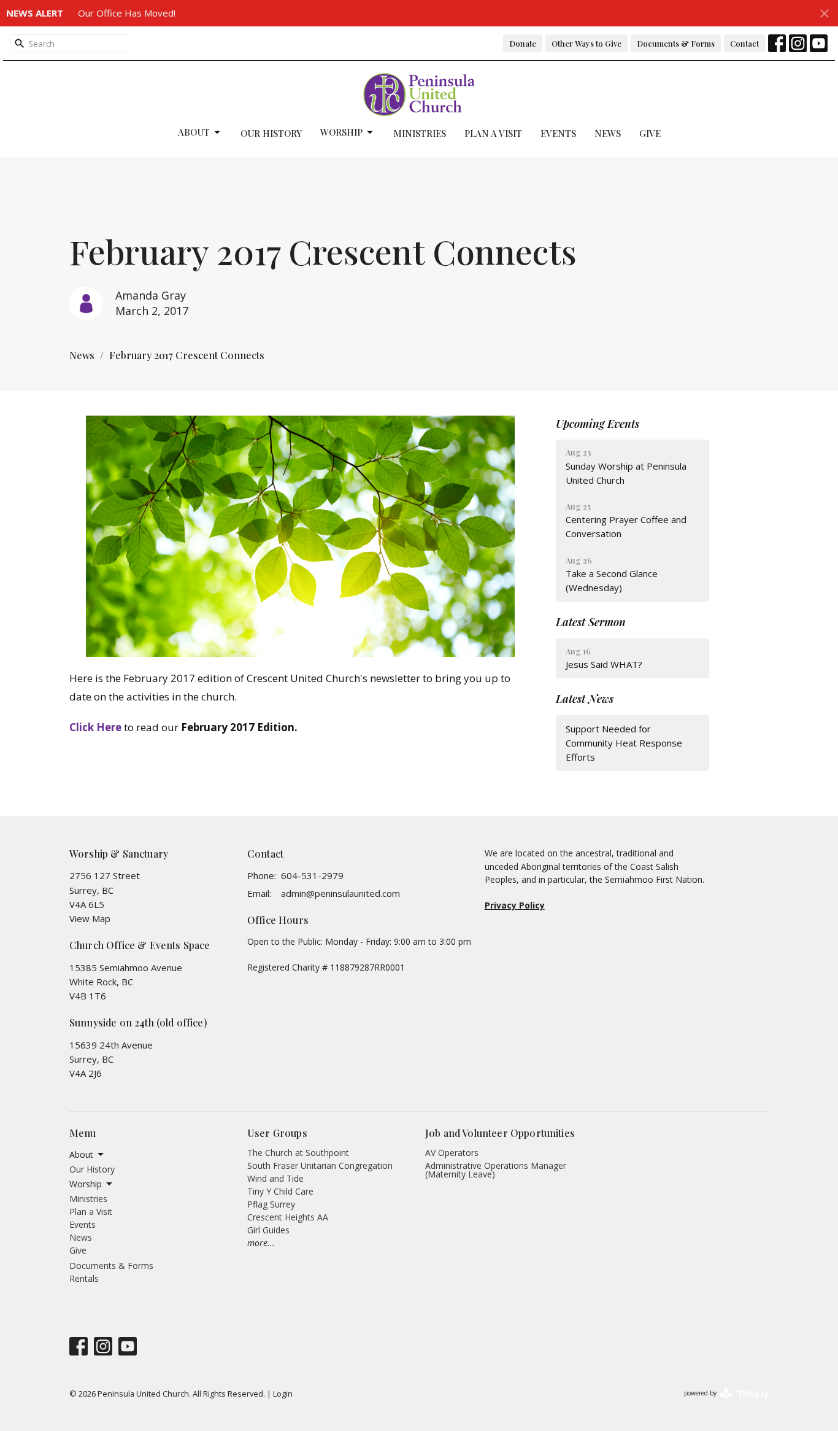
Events (558, 133)
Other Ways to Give (586, 43)
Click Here (95, 727)
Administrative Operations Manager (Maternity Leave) (495, 1170)
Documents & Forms (676, 43)
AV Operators (452, 1152)
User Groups (277, 1133)
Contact (744, 43)
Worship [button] (85, 1184)
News (607, 133)
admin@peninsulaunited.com (340, 893)
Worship (341, 132)
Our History (271, 133)
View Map (89, 918)
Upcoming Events (597, 423)
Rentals (84, 1278)
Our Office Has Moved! (126, 13)
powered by (720, 1403)
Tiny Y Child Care (280, 1191)
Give (650, 133)
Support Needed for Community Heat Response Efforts (624, 743)
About (194, 132)
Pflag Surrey (271, 1204)
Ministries (419, 133)
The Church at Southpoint (298, 1152)
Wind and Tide (275, 1178)
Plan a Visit (493, 133)
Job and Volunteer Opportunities (500, 1133)
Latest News (584, 698)
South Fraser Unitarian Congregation (320, 1165)
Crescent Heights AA (287, 1217)
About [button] (81, 1154)
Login (283, 1393)
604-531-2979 (312, 875)
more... (261, 1243)
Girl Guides (268, 1230)
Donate (522, 43)
